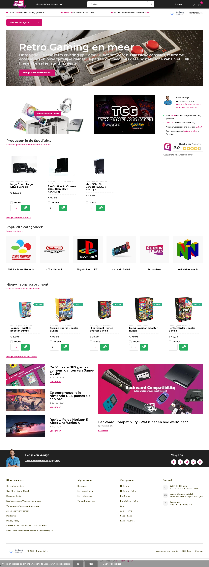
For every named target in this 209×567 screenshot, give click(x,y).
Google (193, 462)
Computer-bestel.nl (15, 486)
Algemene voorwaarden (17, 511)
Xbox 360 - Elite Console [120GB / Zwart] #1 (96, 187)
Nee (91, 563)
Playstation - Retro (129, 501)
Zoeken (151, 4)
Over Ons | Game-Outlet (17, 491)
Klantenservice (196, 12)
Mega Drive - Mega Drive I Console (21, 185)
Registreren (82, 486)
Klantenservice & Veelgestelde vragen (24, 501)
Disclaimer (11, 516)
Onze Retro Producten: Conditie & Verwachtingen (29, 530)
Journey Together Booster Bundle (20, 329)
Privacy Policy (12, 520)
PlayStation (125, 496)
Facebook (173, 462)
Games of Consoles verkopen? (49, 4)
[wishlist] (193, 4)
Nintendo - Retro (128, 491)
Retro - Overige (127, 520)
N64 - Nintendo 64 (187, 269)
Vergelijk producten (86, 501)
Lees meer (55, 381)
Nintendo (124, 486)
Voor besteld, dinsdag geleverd (27, 12)
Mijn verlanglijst (84, 496)
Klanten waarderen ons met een (132, 12)
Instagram (180, 462)
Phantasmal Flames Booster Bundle (101, 329)
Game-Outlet (42, 551)
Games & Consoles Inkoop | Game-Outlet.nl (26, 525)
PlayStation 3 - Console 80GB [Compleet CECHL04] (62, 189)
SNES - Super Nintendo (21, 269)
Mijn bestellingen (85, 491)
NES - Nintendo (54, 269)
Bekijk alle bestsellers (18, 217)
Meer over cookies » (113, 563)
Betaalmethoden (14, 496)
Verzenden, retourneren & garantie (22, 506)
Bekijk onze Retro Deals (37, 72)
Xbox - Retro (126, 511)
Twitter (187, 462)
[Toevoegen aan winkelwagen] (25, 208)
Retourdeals (155, 269)
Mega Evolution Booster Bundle (143, 329)
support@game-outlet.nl (181, 494)
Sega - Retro (126, 516)
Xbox (122, 506)
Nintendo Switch (121, 269)
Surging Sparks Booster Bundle (64, 329)
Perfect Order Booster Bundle (182, 329)
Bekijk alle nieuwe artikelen (21, 356)
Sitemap (199, 551)
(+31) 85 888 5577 (178, 486)
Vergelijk (18, 202)
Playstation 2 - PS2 (88, 269)
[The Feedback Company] (177, 13)
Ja (78, 563)
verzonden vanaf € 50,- (79, 12)
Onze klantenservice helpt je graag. (42, 460)
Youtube (200, 462)
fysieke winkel (190, 131)
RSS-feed (186, 551)
